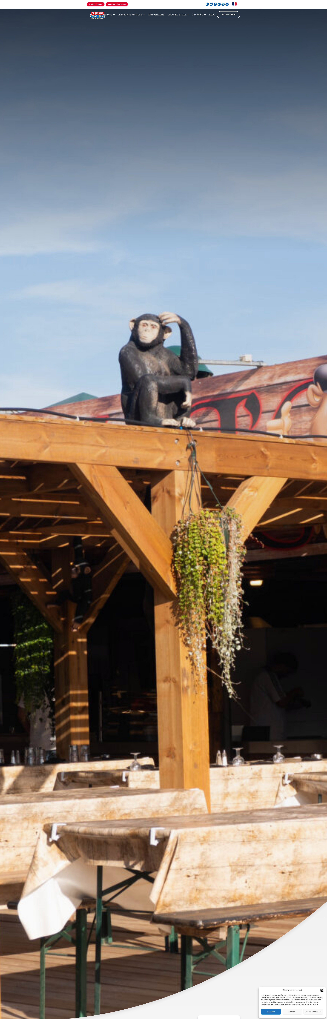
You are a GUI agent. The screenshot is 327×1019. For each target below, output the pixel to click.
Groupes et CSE (176, 15)
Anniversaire (156, 15)
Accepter (271, 1012)
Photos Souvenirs (118, 4)
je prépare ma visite (130, 15)
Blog (212, 15)
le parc (107, 15)
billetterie (228, 15)
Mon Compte (96, 4)
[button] (322, 990)
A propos (197, 15)
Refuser (292, 1012)
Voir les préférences (313, 1012)
